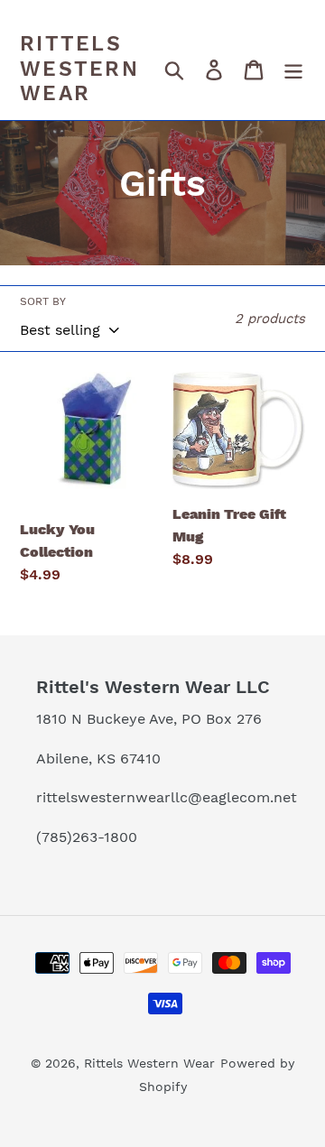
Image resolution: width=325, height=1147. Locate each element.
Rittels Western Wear (79, 69)
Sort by (43, 301)
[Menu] (293, 69)
